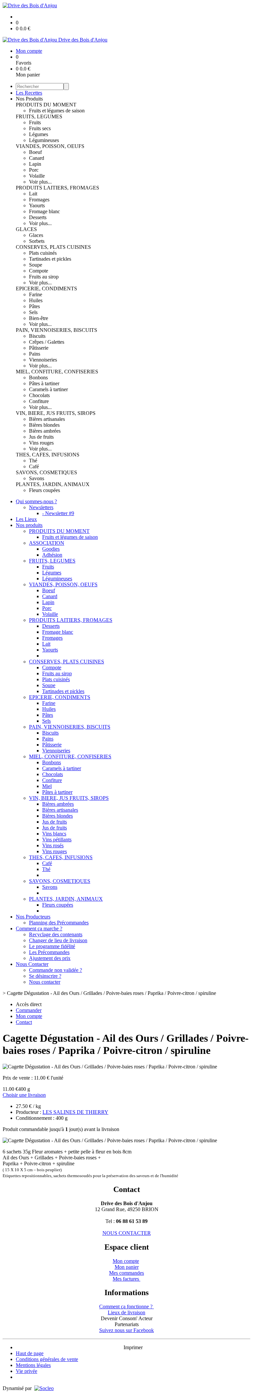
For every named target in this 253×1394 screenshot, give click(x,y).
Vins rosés (53, 845)
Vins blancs (54, 833)
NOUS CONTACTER (126, 1233)
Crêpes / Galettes (46, 342)
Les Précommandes (49, 952)
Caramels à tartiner (48, 389)
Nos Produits (29, 99)
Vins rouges (41, 443)
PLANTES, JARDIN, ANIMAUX (53, 484)
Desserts (37, 217)
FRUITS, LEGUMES (39, 116)
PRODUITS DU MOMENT (46, 104)
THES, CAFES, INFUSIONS (47, 454)
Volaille (37, 176)
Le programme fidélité (52, 946)
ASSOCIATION (46, 543)
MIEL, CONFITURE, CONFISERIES (57, 371)
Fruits (35, 122)
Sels (33, 312)
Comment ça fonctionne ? (126, 1306)
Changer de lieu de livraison (58, 940)
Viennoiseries (43, 360)
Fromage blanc (44, 211)
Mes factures (126, 1279)
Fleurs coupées (44, 490)
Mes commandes (126, 1273)
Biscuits (37, 336)
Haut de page (29, 1353)
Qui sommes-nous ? (36, 501)
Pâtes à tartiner (44, 383)
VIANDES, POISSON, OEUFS (50, 146)
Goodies (51, 549)
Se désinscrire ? (45, 976)
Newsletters (41, 507)
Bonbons (38, 377)
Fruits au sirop (44, 276)
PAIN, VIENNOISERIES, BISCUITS (56, 330)
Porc (34, 170)
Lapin (35, 164)
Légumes (38, 134)
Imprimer (133, 1347)
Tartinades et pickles (50, 259)
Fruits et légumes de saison (57, 110)
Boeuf (35, 152)
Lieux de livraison (126, 1312)
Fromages (39, 199)
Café (34, 466)
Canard (36, 158)
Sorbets (36, 241)
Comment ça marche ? (39, 928)
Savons (36, 478)
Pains (34, 354)
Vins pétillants (56, 839)
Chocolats (39, 395)
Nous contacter (44, 982)
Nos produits (29, 525)
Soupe (35, 265)
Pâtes (34, 306)
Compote (38, 271)
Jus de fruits (41, 437)
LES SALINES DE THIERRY (75, 1112)
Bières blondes (44, 425)
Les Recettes (29, 93)
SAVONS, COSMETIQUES (46, 472)
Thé (33, 460)
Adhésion (52, 555)
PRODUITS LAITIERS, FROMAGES (57, 187)
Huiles (35, 300)
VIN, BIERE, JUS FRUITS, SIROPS (56, 413)
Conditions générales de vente (47, 1359)
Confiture (39, 401)
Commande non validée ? (55, 970)
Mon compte (126, 1261)
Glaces (36, 235)
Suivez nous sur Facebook (126, 1330)
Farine (35, 294)
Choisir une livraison (24, 1095)
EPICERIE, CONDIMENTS (46, 288)
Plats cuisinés (43, 253)
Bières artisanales (47, 419)
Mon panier (127, 1267)
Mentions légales (33, 1365)
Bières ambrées (45, 431)
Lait (33, 193)
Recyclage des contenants (55, 934)
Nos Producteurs (33, 916)
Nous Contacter (32, 964)
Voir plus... (40, 182)
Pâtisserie (38, 348)
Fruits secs (40, 128)
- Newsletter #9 (58, 513)
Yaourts (37, 205)
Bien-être (38, 318)
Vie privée (26, 1371)
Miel (47, 786)
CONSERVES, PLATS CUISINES (53, 247)
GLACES (26, 229)
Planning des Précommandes (59, 922)
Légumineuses (44, 140)
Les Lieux (26, 519)
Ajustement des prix (49, 958)
